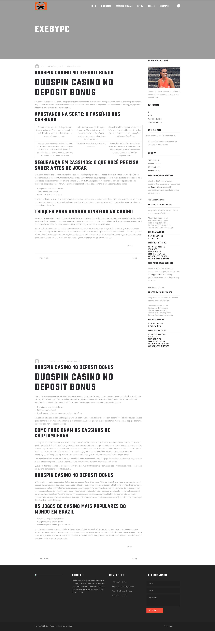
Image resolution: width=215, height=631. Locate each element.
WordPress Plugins (159, 256)
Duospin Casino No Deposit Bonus (74, 368)
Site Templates (156, 254)
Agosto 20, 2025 (55, 361)
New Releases (155, 236)
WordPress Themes (158, 259)
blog (150, 115)
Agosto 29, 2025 (55, 66)
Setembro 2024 (154, 170)
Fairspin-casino (155, 119)
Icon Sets (153, 249)
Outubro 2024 (154, 167)
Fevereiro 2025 (155, 163)
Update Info (155, 238)
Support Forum (157, 187)
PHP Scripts (154, 252)
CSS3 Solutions (156, 247)
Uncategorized (155, 122)
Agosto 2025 (153, 160)
